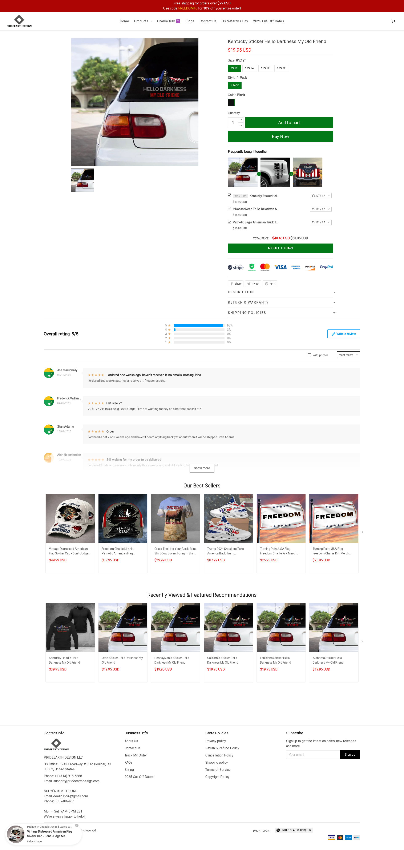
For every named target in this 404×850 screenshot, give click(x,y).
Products (141, 21)
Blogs (190, 21)
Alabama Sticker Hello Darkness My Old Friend (328, 660)
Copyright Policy (217, 777)
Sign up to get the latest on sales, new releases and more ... (321, 743)
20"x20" (281, 68)
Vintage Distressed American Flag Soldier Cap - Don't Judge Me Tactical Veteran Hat (68, 551)
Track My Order (136, 755)
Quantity (234, 113)
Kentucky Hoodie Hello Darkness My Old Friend (64, 660)
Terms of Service (218, 770)
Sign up (350, 754)
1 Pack (242, 78)
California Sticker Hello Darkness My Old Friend (222, 660)
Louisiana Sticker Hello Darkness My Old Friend (275, 660)
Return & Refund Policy (222, 748)
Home (124, 21)
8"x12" (241, 60)
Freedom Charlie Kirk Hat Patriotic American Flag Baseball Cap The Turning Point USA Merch (122, 551)
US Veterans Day (235, 21)
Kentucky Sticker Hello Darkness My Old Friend (264, 196)
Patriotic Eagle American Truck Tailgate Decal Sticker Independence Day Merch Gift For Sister (256, 222)
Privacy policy (215, 741)
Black (241, 95)
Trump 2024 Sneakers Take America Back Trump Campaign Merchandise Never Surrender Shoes (227, 551)
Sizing (129, 770)
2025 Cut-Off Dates (268, 21)
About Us (131, 741)
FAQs (129, 762)
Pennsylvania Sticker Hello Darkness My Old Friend (171, 660)
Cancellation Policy (219, 755)
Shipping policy (216, 762)
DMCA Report (262, 830)
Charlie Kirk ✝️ (168, 21)
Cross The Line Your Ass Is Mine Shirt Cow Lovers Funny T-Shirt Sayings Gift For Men (175, 551)
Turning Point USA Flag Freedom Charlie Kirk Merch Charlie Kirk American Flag (278, 551)
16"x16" (265, 68)
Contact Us (208, 21)
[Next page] (362, 533)
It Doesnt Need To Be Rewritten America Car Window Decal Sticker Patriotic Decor (256, 209)
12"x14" (249, 68)
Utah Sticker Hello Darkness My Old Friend (122, 660)
